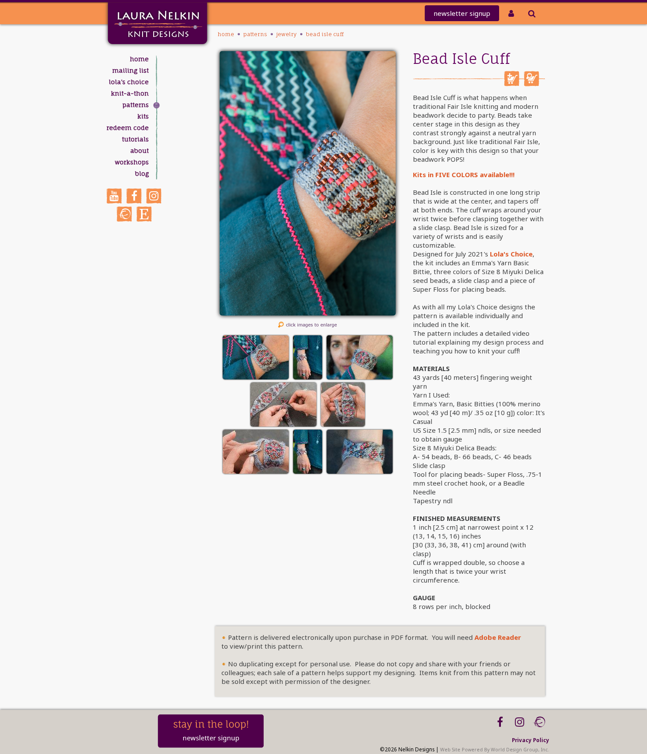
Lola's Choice (129, 81)
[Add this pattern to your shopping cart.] (512, 83)
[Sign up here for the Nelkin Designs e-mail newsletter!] (211, 745)
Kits (143, 116)
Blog (142, 173)
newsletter (462, 13)
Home (139, 59)
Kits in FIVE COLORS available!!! (464, 174)
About (139, 150)
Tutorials (135, 139)
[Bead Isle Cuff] (308, 312)
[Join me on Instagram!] (154, 196)
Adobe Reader (497, 637)
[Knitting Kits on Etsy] (144, 214)
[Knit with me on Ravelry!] (124, 214)
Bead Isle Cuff (325, 34)
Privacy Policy (530, 739)
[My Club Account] (511, 13)
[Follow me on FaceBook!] (134, 196)
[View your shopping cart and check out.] (531, 83)
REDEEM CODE (128, 127)
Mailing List (130, 70)
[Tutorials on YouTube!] (114, 196)
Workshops (132, 162)
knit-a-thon (130, 93)
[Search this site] (531, 13)
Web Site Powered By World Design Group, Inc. (494, 750)
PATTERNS (135, 104)
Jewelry (286, 34)
